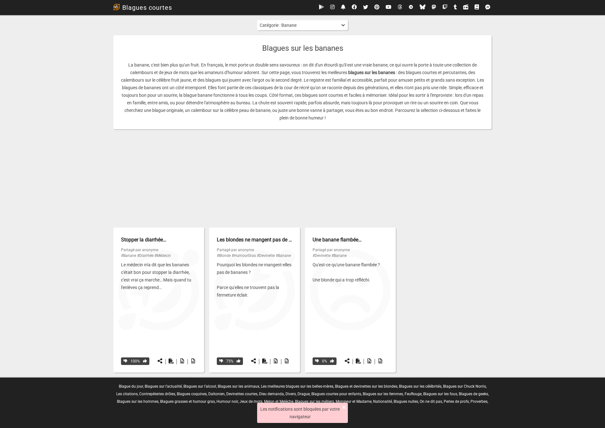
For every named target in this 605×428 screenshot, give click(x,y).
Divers (290, 394)
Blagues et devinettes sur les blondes (366, 386)
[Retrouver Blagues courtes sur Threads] (400, 8)
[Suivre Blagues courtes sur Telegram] (410, 8)
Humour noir (227, 401)
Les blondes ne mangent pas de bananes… (264, 240)
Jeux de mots (250, 401)
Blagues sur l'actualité (163, 386)
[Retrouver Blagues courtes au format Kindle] (477, 7)
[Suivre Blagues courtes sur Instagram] (332, 7)
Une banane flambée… (337, 240)
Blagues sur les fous (440, 394)
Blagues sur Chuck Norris (464, 386)
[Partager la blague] (160, 361)
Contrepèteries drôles (157, 394)
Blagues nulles (406, 401)
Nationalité (382, 401)
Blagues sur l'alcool (199, 386)
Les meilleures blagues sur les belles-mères (297, 386)
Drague (303, 394)
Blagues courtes (147, 7)
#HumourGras (244, 255)
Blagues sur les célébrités (420, 386)
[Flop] (125, 361)
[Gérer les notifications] (343, 7)
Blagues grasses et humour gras (187, 401)
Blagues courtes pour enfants (336, 394)
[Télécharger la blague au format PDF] (171, 361)
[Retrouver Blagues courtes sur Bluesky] (422, 8)
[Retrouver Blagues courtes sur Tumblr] (455, 8)
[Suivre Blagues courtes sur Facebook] (354, 8)
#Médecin (162, 255)
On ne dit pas (431, 401)
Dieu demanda (271, 394)
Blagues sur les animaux (238, 386)
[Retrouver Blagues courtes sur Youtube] (388, 7)
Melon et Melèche (278, 401)
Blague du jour (131, 386)
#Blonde (224, 255)
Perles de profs (456, 401)
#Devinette (266, 255)
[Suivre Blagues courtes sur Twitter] (365, 8)
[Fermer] (344, 407)
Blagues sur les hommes (137, 401)
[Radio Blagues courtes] (465, 8)
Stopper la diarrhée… (143, 240)
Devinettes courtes (241, 394)
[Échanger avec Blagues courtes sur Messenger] (487, 8)
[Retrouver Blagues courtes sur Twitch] (444, 8)
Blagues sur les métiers (314, 401)
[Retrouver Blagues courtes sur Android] (321, 7)
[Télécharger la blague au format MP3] (193, 361)
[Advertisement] (302, 178)
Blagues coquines (192, 394)
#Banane (128, 255)
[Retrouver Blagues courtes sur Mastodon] (434, 8)
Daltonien (216, 394)
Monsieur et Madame (354, 401)
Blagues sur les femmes (383, 394)
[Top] (145, 361)
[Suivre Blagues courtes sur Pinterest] (376, 8)
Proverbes (478, 401)
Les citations (127, 394)
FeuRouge (413, 394)
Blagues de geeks (473, 394)
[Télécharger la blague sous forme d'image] (182, 361)
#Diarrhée (145, 255)
